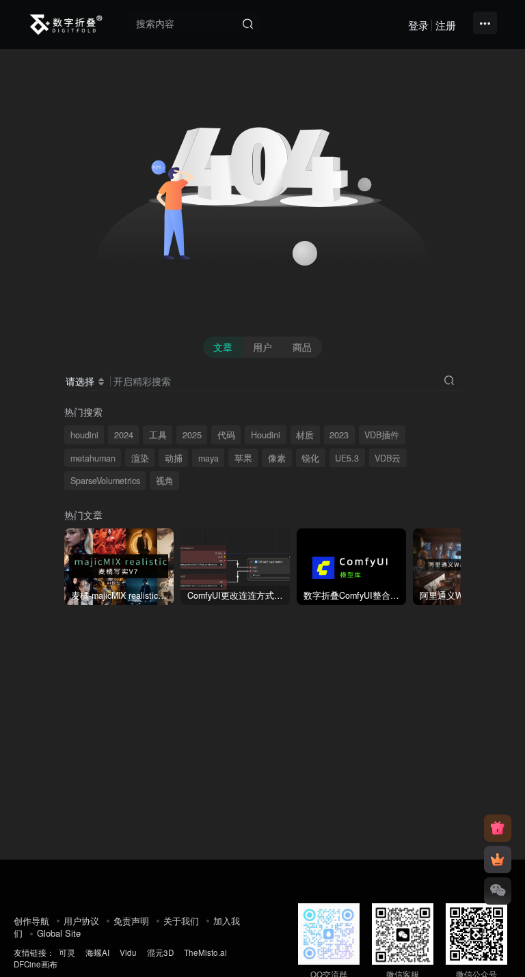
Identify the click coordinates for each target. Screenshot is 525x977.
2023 (339, 435)
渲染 (140, 458)
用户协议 (81, 920)
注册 (445, 25)
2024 (123, 435)
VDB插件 (381, 435)
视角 (165, 481)
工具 (158, 435)
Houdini (265, 435)
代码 (226, 435)
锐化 (310, 458)
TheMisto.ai (206, 952)
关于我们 (181, 920)
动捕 (174, 458)
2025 (192, 435)
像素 (277, 458)
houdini (84, 435)
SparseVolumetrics (105, 481)
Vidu (128, 952)
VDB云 (388, 458)
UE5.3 (347, 458)
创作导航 (31, 920)
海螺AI (97, 952)
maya (208, 458)
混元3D (160, 952)
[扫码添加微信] (497, 891)
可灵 (67, 952)
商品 (302, 347)
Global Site (59, 932)
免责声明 (131, 920)
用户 (262, 347)
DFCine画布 (35, 964)
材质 (305, 435)
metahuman (93, 458)
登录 (418, 25)
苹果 (243, 458)
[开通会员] (497, 859)
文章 (222, 347)
